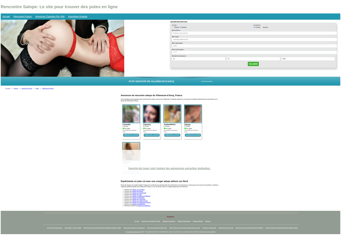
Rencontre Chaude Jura (54, 228)
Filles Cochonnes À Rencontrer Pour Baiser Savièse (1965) (102, 228)
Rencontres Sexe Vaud (226, 228)
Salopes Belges (198, 221)
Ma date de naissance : (179, 56)
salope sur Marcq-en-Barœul (141, 196)
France (16, 88)
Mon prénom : (176, 30)
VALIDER (253, 64)
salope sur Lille (137, 194)
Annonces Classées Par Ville (50, 16)
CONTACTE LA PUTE (131, 135)
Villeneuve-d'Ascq (48, 88)
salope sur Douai (137, 191)
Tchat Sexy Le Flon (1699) (73, 228)
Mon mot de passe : (178, 49)
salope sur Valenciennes (140, 201)
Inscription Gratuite (77, 16)
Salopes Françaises (169, 221)
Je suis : (174, 25)
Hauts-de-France (26, 88)
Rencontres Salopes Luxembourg (134, 228)
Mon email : (175, 36)
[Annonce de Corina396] (131, 122)
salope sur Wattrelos (138, 204)
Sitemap (207, 221)
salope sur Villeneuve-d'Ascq (141, 202)
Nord (37, 88)
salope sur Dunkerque (139, 193)
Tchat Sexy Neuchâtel (209, 228)
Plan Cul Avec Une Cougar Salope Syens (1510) (184, 228)
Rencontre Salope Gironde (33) (157, 228)
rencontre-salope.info (133, 232)
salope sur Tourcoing (138, 199)
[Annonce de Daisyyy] (192, 122)
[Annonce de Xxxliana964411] (172, 122)
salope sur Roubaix (138, 197)
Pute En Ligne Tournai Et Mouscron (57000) (249, 228)
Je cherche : (257, 25)
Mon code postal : (177, 43)
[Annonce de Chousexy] (151, 122)
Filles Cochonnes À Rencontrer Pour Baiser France (281, 228)
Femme (176, 27)
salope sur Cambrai (138, 189)
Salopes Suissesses (184, 221)
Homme (183, 27)
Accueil (6, 16)
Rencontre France (22, 16)
